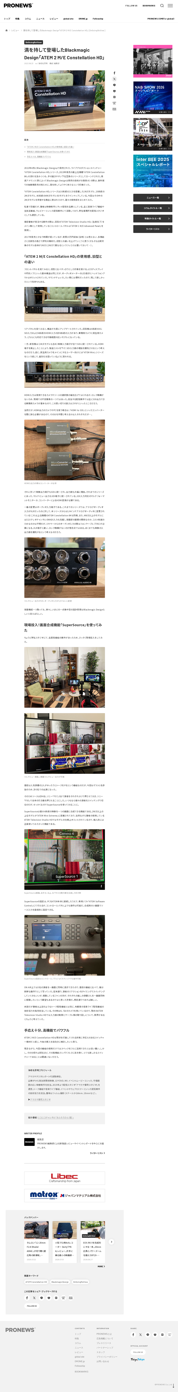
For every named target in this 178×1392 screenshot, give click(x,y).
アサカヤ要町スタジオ (40, 1099)
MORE (100, 1266)
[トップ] (6, 30)
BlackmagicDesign (60, 1282)
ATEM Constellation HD (36, 1282)
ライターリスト (96, 1153)
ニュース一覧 (153, 197)
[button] (111, 1242)
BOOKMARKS (149, 5)
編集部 (40, 1139)
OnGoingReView (34, 42)
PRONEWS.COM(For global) (161, 18)
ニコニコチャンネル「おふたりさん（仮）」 (56, 1117)
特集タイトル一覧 (153, 218)
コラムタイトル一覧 (153, 208)
